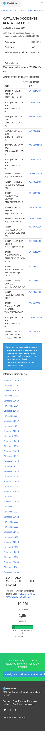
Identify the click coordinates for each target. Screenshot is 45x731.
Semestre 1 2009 (11, 572)
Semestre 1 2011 (11, 532)
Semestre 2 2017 (11, 411)
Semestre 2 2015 (11, 451)
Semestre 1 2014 (11, 481)
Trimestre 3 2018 (11, 396)
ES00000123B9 (36, 317)
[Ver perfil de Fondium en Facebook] (10, 710)
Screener (7, 701)
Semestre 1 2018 (11, 401)
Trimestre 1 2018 (11, 406)
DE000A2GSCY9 (36, 219)
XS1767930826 (36, 332)
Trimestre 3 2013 (11, 497)
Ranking (22, 701)
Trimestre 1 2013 (11, 507)
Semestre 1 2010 (11, 552)
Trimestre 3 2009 (11, 567)
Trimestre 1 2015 (11, 466)
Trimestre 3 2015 (11, 456)
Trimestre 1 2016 (11, 446)
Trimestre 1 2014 (11, 486)
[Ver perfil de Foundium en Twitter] (5, 710)
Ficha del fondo (11, 63)
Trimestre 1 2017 (11, 426)
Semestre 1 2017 (11, 421)
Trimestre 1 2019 (11, 386)
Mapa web (29, 704)
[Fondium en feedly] (16, 710)
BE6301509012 (36, 303)
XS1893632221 (36, 266)
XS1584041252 (36, 91)
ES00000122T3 (36, 131)
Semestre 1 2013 (11, 502)
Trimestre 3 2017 (11, 416)
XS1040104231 (36, 241)
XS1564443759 (36, 252)
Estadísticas (17, 704)
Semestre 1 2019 (11, 381)
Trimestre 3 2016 (11, 436)
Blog (15, 701)
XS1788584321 (36, 292)
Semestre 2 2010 (11, 542)
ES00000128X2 (36, 102)
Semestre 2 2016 (11, 431)
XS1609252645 (36, 193)
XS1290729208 (36, 227)
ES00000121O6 (36, 145)
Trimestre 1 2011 (11, 537)
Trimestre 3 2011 (11, 527)
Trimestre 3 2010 (11, 547)
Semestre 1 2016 (11, 441)
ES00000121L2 (36, 159)
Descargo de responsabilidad (14, 717)
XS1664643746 (36, 281)
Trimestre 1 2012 (11, 522)
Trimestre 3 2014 (11, 476)
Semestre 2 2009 (11, 562)
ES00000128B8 (36, 117)
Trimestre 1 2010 (11, 557)
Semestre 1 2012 (11, 517)
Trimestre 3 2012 (11, 512)
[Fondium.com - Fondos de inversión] (11, 3)
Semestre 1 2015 (11, 461)
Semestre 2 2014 (11, 471)
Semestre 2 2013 (11, 492)
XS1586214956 (36, 182)
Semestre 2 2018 (11, 391)
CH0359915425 (36, 174)
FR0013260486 (36, 207)
